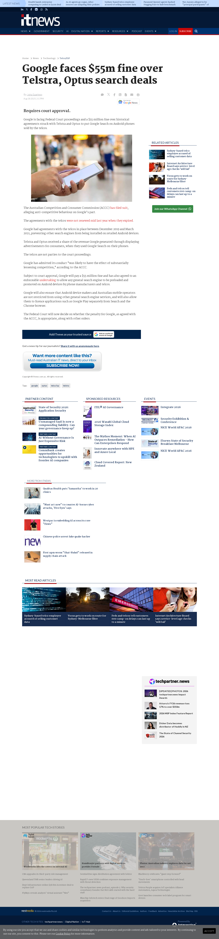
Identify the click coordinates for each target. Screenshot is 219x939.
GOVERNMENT (42, 31)
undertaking (47, 280)
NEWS (24, 31)
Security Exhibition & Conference (175, 420)
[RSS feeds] (46, 9)
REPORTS (101, 31)
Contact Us (106, 911)
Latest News (11, 3)
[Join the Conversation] (102, 95)
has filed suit (119, 208)
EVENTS (149, 31)
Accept (209, 930)
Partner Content (39, 399)
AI (67, 31)
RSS (196, 911)
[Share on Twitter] (109, 94)
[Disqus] (79, 671)
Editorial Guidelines (130, 911)
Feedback (152, 911)
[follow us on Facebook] (31, 9)
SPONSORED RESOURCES (103, 399)
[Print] (137, 95)
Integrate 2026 (171, 407)
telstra (66, 385)
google (34, 385)
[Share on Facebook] (114, 95)
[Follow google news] (128, 101)
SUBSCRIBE (185, 31)
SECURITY (58, 31)
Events (149, 399)
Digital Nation (72, 921)
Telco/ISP (65, 58)
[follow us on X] (27, 9)
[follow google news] (36, 9)
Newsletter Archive (176, 911)
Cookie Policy (63, 934)
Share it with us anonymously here (80, 346)
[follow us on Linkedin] (22, 9)
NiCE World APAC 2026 (176, 428)
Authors (143, 911)
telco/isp (55, 385)
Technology (49, 58)
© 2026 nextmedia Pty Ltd (46, 911)
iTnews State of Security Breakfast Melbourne (177, 442)
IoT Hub (86, 921)
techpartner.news (54, 921)
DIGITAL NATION (80, 31)
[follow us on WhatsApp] (41, 9)
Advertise (162, 911)
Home (25, 58)
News (36, 58)
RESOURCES (118, 31)
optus (44, 385)
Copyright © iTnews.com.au (34, 376)
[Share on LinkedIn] (120, 95)
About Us (117, 911)
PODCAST (137, 31)
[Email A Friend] (132, 95)
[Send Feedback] (126, 95)
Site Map (189, 911)
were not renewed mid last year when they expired (100, 221)
